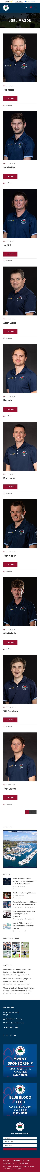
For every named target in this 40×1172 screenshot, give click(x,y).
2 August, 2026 (19, 895)
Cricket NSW (8, 1163)
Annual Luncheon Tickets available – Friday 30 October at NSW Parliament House (24, 881)
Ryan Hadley (9, 478)
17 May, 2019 (10, 785)
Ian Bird (7, 245)
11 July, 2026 (19, 919)
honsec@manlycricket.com (15, 1023)
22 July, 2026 (19, 907)
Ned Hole (7, 400)
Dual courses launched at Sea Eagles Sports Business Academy (24, 913)
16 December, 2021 (11, 993)
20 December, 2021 (11, 975)
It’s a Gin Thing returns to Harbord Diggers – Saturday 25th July (23, 925)
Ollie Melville (9, 633)
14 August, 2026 (20, 886)
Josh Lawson (9, 788)
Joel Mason (8, 89)
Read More (10, 98)
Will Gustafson (10, 711)
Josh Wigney (9, 555)
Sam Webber (9, 167)
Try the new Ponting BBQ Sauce (24, 893)
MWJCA (6, 1161)
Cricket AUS (22, 1163)
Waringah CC (18, 1161)
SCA (28, 1161)
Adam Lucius (9, 322)
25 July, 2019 (10, 86)
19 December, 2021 (11, 984)
